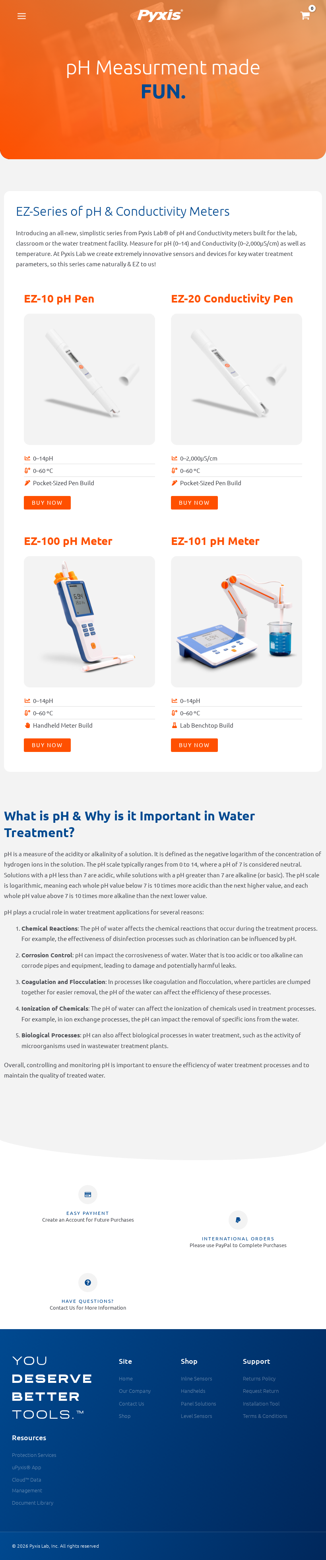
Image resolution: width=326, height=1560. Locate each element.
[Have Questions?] (87, 1282)
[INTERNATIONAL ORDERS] (238, 1220)
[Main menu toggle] (22, 16)
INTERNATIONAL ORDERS (238, 1238)
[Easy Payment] (87, 1194)
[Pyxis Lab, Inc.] (160, 16)
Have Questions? (88, 1301)
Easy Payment (87, 1213)
